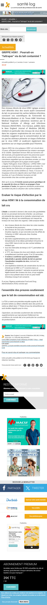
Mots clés (4, 29)
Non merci (24, 602)
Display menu (2, 5)
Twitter (8, 40)
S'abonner (11, 400)
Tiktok (16, 40)
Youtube (41, 365)
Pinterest (12, 40)
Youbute (20, 40)
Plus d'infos (5, 597)
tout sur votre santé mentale (36, 500)
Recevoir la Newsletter (24, 482)
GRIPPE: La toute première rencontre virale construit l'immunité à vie (23, 347)
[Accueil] (7, 5)
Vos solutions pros (35, 516)
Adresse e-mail (9, 391)
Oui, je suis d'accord (9, 602)
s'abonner (11, 587)
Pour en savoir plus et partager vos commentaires (21, 352)
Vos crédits (36, 508)
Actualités (12, 19)
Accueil (4, 19)
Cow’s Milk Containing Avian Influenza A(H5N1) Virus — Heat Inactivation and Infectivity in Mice (22, 341)
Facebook (4, 40)
